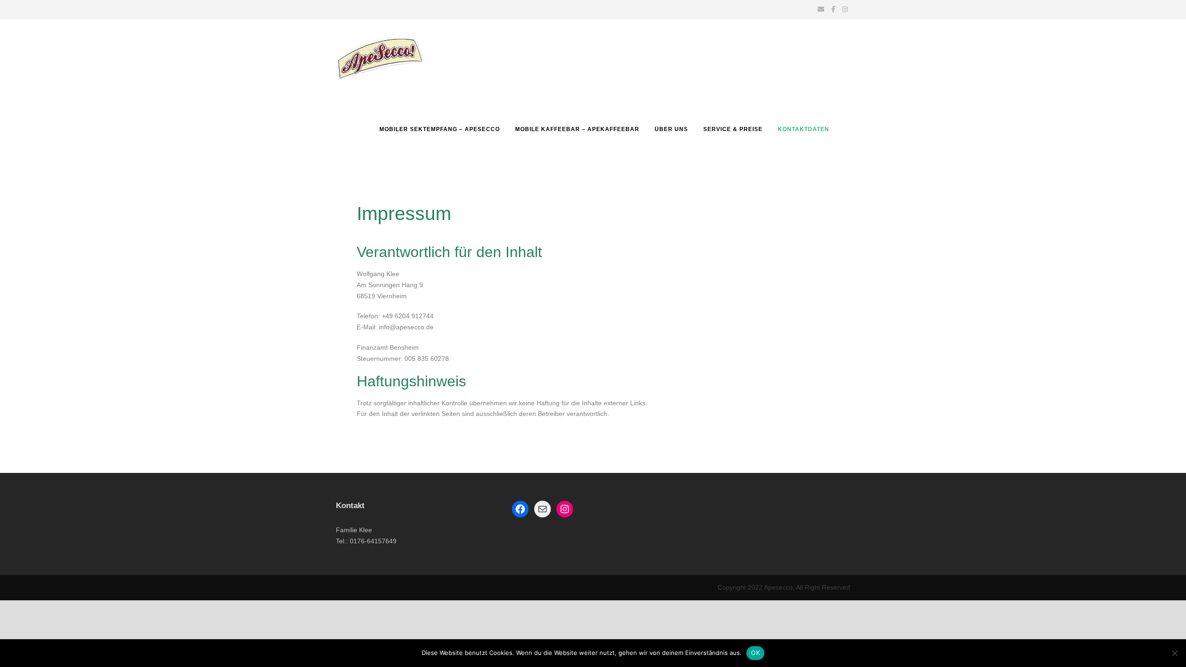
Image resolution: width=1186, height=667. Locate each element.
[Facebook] (520, 509)
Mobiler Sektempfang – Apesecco (439, 129)
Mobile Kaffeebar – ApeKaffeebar (577, 129)
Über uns (671, 129)
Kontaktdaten (803, 129)
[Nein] (1174, 653)
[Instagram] (564, 509)
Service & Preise (733, 129)
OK (755, 652)
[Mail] (542, 509)
